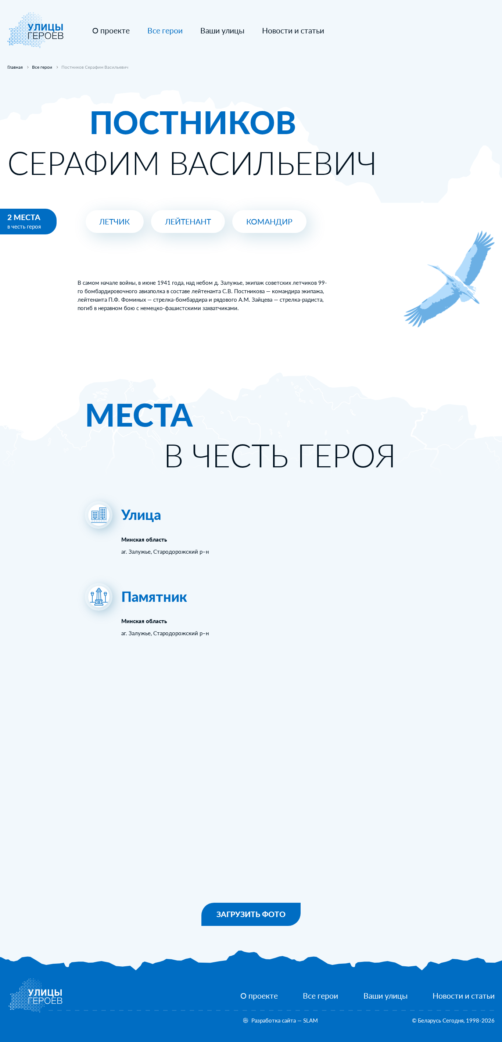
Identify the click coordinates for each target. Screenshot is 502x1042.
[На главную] (35, 46)
